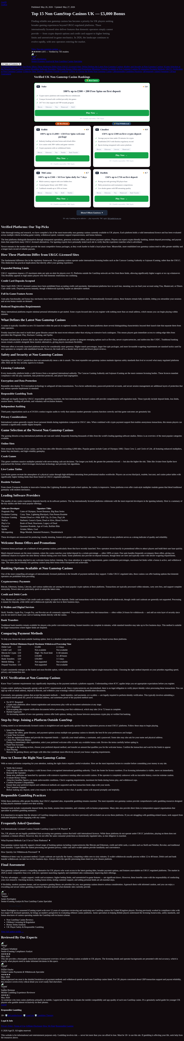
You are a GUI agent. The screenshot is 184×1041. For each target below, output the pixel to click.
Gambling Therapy (43, 1015)
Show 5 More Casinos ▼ (92, 213)
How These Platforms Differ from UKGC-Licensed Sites (56, 66)
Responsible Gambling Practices (127, 71)
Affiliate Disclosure (34, 1026)
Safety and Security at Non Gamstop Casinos (143, 66)
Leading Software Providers (43, 69)
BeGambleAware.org (114, 218)
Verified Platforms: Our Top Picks (16, 66)
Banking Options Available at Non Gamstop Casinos (115, 69)
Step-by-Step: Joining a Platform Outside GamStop (45, 71)
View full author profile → (12, 931)
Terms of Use (19, 1026)
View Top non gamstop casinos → (46, 49)
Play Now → (92, 113)
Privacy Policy (7, 1026)
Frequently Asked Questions (156, 71)
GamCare (28, 1015)
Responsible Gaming (64, 1026)
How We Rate (49, 1026)
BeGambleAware (13, 1015)
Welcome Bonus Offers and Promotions (73, 69)
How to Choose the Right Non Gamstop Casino (90, 71)
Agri (4, 2)
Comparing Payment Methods (151, 69)
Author (4, 4)
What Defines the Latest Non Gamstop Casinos (102, 66)
